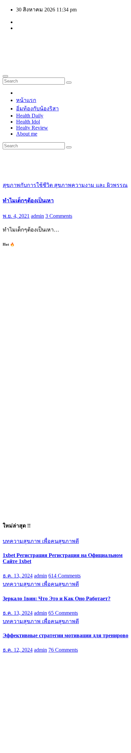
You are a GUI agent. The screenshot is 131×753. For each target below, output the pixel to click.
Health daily (36, 44)
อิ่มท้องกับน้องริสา (37, 108)
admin (37, 216)
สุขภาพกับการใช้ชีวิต (28, 185)
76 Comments (63, 650)
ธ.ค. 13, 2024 (18, 576)
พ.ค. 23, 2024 (18, 689)
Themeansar (15, 744)
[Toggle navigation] (5, 76)
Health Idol (28, 121)
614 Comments (64, 576)
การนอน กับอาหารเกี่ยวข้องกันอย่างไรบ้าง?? (55, 674)
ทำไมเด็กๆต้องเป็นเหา (28, 200)
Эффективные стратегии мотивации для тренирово (65, 635)
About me (26, 134)
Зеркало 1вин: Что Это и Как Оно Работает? (57, 598)
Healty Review (32, 128)
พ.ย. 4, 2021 (16, 216)
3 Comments (58, 216)
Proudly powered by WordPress (37, 738)
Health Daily (29, 115)
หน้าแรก (26, 100)
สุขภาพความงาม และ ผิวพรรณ (91, 185)
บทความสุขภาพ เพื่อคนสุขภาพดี (41, 541)
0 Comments (62, 689)
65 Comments (63, 613)
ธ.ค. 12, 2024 (18, 650)
